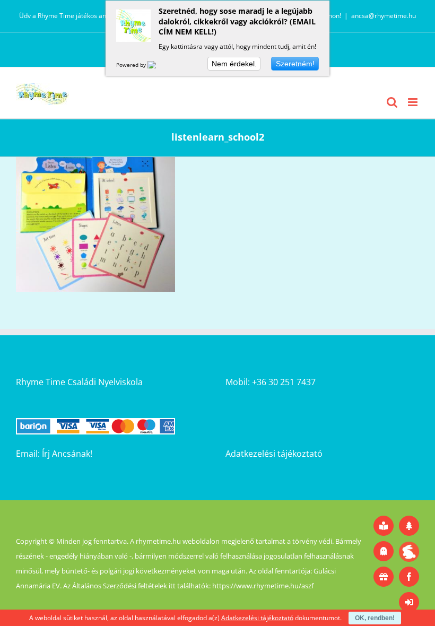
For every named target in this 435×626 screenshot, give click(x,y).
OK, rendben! (375, 618)
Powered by (131, 64)
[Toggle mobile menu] (413, 102)
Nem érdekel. (234, 63)
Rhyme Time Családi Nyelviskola (79, 382)
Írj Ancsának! (67, 453)
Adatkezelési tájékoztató (274, 453)
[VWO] (158, 64)
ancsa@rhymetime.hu (383, 15)
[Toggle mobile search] (392, 102)
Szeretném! (295, 63)
